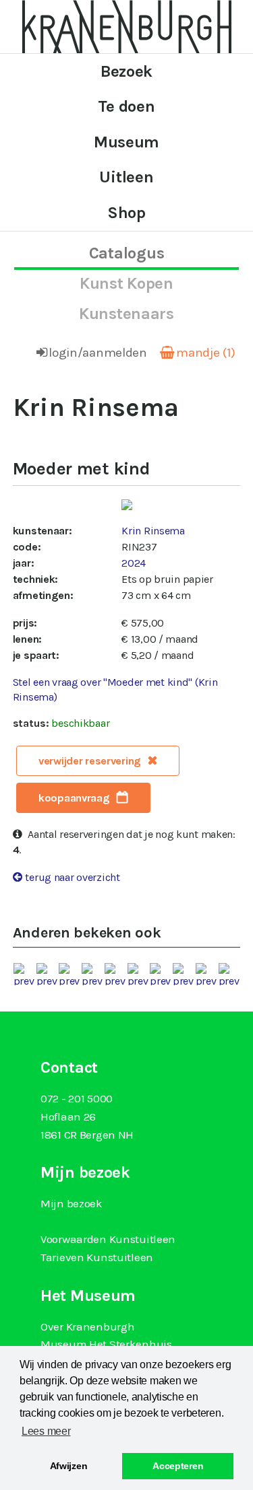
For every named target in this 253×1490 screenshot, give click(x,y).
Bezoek (126, 71)
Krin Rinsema (153, 530)
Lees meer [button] (46, 1431)
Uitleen (126, 177)
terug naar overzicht (72, 877)
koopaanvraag (74, 797)
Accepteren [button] (177, 1465)
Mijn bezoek (71, 1203)
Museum (126, 142)
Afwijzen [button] (69, 1465)
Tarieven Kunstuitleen (96, 1257)
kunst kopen (126, 283)
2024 (133, 563)
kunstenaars (126, 313)
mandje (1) (205, 352)
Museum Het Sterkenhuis (106, 1344)
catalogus (126, 253)
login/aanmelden (97, 352)
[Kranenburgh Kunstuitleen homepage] (127, 25)
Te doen (126, 106)
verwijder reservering (89, 760)
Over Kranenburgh (87, 1326)
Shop (126, 212)
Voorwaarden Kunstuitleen (107, 1239)
